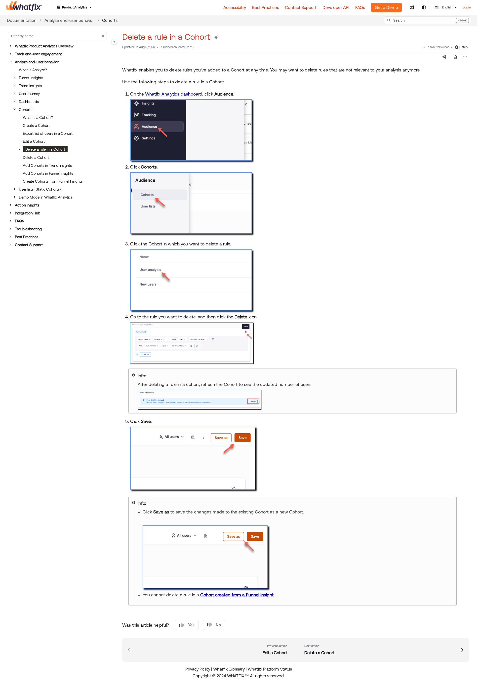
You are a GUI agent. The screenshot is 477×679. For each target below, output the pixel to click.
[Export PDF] (455, 57)
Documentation (22, 20)
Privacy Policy (197, 669)
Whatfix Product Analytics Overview (44, 46)
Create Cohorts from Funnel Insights (52, 181)
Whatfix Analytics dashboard (173, 94)
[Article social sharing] (444, 57)
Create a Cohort (36, 125)
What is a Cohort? (38, 117)
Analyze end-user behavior (69, 20)
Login (467, 7)
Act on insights (27, 205)
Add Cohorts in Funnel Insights (48, 173)
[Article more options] (465, 57)
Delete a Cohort (36, 157)
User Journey (29, 94)
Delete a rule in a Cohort (45, 149)
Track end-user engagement (38, 54)
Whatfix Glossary (229, 669)
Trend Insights (30, 86)
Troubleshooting (28, 229)
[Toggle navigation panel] (114, 42)
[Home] (24, 7)
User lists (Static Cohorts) (40, 189)
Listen (463, 47)
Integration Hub (27, 213)
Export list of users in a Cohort (48, 133)
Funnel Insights (31, 78)
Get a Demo (386, 7)
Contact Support (29, 245)
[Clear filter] (103, 36)
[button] (427, 20)
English (446, 7)
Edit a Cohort (34, 141)
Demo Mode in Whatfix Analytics (46, 197)
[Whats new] (412, 7)
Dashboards (29, 102)
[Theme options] (424, 7)
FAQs (19, 221)
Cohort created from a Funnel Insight (237, 594)
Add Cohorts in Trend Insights (47, 165)
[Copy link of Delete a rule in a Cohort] (216, 38)
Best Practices (26, 237)
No (218, 625)
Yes (191, 625)
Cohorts (110, 20)
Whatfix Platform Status (270, 669)
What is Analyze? (33, 70)
